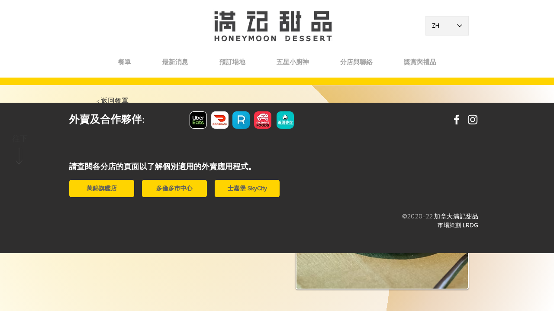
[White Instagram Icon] (472, 119)
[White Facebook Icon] (456, 119)
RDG (472, 225)
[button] (356, 62)
